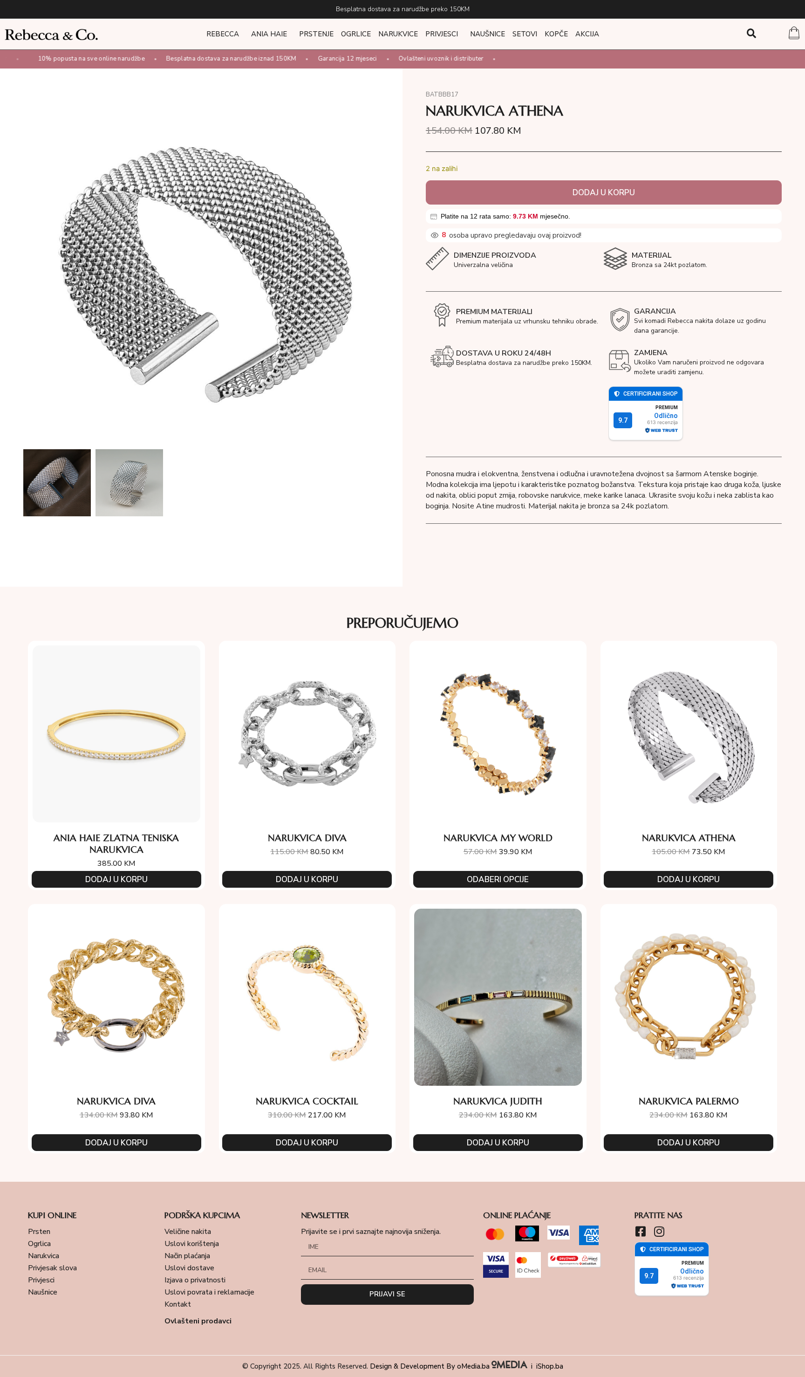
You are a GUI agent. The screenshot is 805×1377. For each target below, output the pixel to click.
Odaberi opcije (498, 879)
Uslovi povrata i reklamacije (209, 1292)
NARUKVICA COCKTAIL (307, 1101)
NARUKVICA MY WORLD (498, 838)
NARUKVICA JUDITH (497, 1101)
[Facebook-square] (640, 1231)
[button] (751, 33)
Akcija (587, 34)
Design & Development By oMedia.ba (430, 1366)
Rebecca (222, 34)
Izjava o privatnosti (194, 1280)
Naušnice (487, 34)
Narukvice (398, 34)
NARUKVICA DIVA (307, 838)
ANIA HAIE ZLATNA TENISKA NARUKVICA (116, 844)
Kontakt (177, 1304)
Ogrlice (356, 34)
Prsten (39, 1231)
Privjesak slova (52, 1268)
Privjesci (441, 34)
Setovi (524, 34)
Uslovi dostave (189, 1268)
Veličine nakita (187, 1231)
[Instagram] (659, 1231)
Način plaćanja (187, 1256)
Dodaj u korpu (604, 192)
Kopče (556, 34)
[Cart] (794, 34)
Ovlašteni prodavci (198, 1321)
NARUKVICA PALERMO (689, 1101)
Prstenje (316, 34)
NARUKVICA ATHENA (689, 838)
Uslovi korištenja (191, 1244)
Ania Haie (269, 34)
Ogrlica (39, 1244)
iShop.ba (549, 1366)
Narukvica (43, 1256)
